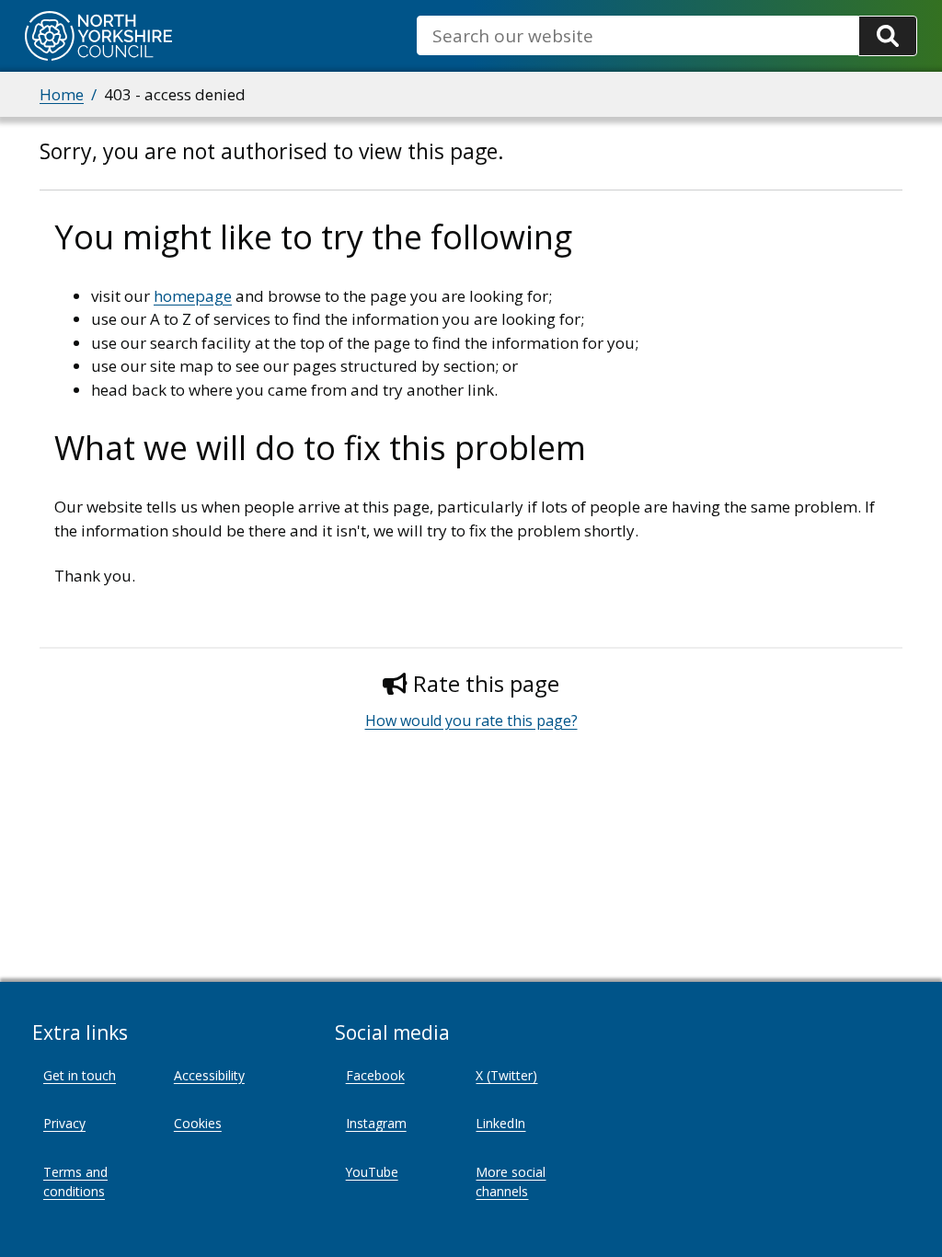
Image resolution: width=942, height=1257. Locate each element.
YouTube (372, 1172)
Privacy (64, 1123)
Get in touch (79, 1075)
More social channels (511, 1181)
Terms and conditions (75, 1181)
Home (62, 94)
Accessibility (209, 1075)
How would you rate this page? (471, 720)
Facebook (375, 1075)
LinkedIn (500, 1123)
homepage (193, 295)
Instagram (376, 1123)
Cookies (198, 1123)
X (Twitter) (506, 1075)
